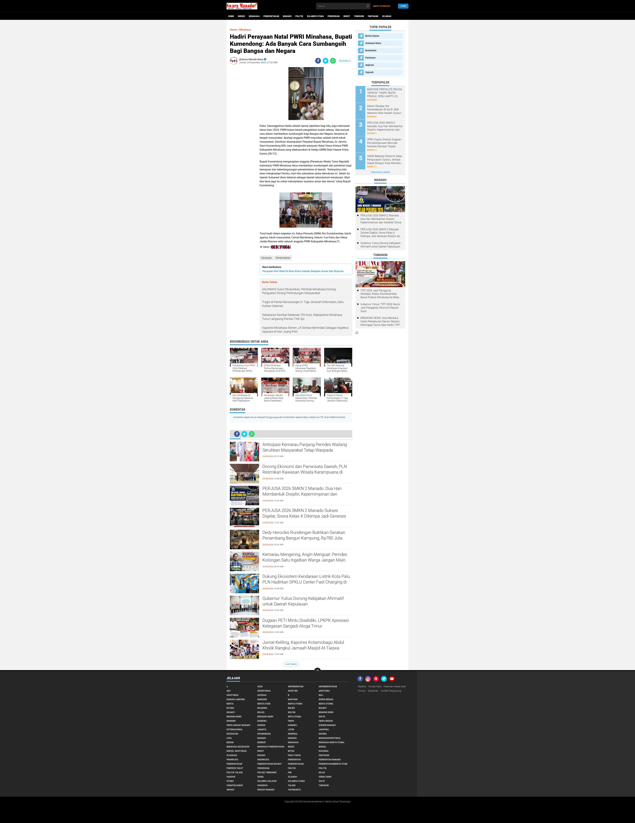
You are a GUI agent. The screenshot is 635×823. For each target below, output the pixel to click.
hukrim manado (327, 725)
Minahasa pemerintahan (270, 746)
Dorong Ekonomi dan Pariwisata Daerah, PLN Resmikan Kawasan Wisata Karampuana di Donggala (304, 472)
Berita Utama (372, 36)
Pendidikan (334, 16)
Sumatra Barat (235, 785)
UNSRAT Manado (265, 789)
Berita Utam (263, 703)
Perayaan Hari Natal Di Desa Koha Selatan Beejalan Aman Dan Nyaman (303, 271)
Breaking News (265, 716)
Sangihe (231, 776)
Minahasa (254, 16)
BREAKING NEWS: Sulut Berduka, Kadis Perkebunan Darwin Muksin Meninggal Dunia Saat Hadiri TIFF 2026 (380, 321)
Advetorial (233, 695)
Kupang (323, 733)
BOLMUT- (231, 712)
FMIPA (291, 721)
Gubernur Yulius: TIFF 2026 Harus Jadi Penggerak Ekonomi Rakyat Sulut (380, 308)
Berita (230, 703)
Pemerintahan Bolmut (269, 764)
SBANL (260, 776)
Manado (287, 16)
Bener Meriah (326, 699)
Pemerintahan (271, 16)
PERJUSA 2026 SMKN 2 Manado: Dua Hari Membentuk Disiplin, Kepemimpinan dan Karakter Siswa (302, 494)
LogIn (403, 6)
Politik (299, 16)
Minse (291, 746)
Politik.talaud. (235, 772)
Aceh (260, 686)
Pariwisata (232, 759)
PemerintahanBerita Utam (333, 764)
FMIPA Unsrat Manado (238, 725)
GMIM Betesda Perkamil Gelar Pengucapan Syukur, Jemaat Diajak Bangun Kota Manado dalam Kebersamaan (384, 160)
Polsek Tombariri (266, 772)
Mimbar (261, 742)
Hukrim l (292, 725)
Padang (261, 755)
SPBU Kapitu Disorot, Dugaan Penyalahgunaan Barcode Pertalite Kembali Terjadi (384, 143)
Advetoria (324, 690)
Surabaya (262, 785)
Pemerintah (294, 759)
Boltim (291, 712)
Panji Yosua (294, 755)
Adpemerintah (295, 686)
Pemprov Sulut (235, 768)
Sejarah (386, 16)
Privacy (362, 690)
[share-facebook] (318, 61)
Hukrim (261, 725)
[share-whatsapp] (333, 61)
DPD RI (322, 716)
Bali (321, 695)
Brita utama (294, 716)
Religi (322, 772)
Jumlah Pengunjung (391, 690)
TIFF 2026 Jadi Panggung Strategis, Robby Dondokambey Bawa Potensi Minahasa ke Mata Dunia (379, 294)
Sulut (322, 781)
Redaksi (362, 686)
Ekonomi (231, 721)
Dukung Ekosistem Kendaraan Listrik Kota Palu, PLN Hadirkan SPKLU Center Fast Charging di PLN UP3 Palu (306, 582)
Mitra (291, 751)
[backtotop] (317, 671)
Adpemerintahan (328, 686)
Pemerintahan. (296, 764)
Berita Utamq (326, 703)
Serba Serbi (325, 776)
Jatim (291, 729)
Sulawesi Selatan (266, 781)
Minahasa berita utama (331, 742)
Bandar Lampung (236, 699)
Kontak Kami (374, 686)
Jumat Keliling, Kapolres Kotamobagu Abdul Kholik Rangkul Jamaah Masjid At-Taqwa (303, 645)
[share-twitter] (325, 61)
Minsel (322, 746)
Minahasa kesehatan (238, 746)
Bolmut (323, 708)
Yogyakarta (294, 789)
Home (231, 16)
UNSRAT (230, 789)
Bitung (230, 708)
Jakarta (261, 729)
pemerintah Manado (330, 759)
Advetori (293, 690)
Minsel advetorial (237, 751)
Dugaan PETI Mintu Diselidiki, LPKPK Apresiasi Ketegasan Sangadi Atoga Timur (305, 623)
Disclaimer (373, 690)
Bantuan (292, 699)
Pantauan (373, 16)
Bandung (262, 699)
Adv (229, 690)
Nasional (324, 751)
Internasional (235, 729)
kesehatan (370, 50)
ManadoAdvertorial (330, 738)
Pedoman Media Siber (395, 686)
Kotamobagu (264, 733)
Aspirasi (369, 65)
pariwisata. (263, 759)
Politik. (323, 768)
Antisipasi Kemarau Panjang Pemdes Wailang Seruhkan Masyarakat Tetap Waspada (304, 447)
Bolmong (262, 708)
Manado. (292, 738)
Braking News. (234, 716)
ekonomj (262, 721)
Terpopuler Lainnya (380, 172)
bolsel (261, 712)
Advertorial (264, 690)
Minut (346, 16)
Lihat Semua (291, 664)
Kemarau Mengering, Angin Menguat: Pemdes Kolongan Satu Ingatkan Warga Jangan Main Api (304, 560)
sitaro (230, 781)
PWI (290, 772)
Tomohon (359, 16)
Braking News (326, 712)
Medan (230, 742)
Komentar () (345, 61)
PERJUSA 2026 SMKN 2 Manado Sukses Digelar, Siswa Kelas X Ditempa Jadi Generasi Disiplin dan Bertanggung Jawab (304, 516)
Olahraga (232, 755)
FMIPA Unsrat (326, 721)
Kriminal (293, 733)
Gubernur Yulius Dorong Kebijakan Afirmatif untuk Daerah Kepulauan (303, 601)
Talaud (292, 785)
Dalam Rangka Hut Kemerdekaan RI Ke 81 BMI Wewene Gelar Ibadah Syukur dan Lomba (384, 109)
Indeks (241, 16)
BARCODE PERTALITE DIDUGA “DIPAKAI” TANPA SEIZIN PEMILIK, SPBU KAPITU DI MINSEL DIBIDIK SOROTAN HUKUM (384, 93)
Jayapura (324, 729)
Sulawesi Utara (315, 16)
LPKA (229, 738)
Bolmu (291, 708)
